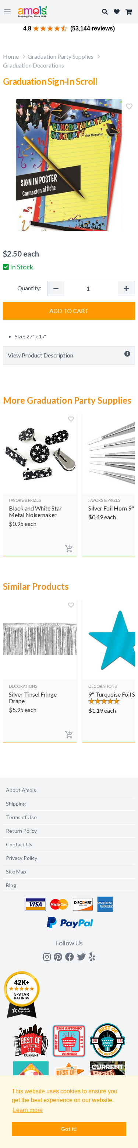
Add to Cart (69, 310)
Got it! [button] (69, 1129)
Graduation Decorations (33, 65)
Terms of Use (21, 817)
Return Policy (21, 831)
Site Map (16, 871)
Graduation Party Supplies (60, 56)
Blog (11, 885)
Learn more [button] (28, 1110)
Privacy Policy (21, 858)
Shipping (16, 803)
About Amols (21, 790)
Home (11, 56)
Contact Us (19, 844)
